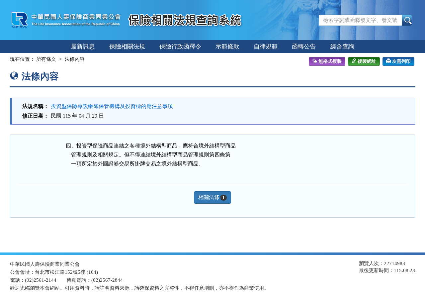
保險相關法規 (127, 46)
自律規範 (266, 46)
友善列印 (401, 61)
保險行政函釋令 (180, 46)
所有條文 (46, 59)
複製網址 (367, 61)
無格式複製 (330, 61)
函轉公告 (304, 46)
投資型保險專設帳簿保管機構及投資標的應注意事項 (112, 106)
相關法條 (211, 197)
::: (4, 59)
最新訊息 (83, 46)
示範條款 (227, 46)
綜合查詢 (342, 46)
